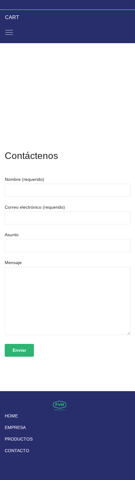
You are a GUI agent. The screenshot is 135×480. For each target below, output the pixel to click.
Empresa (15, 427)
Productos (19, 439)
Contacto (17, 450)
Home (11, 415)
